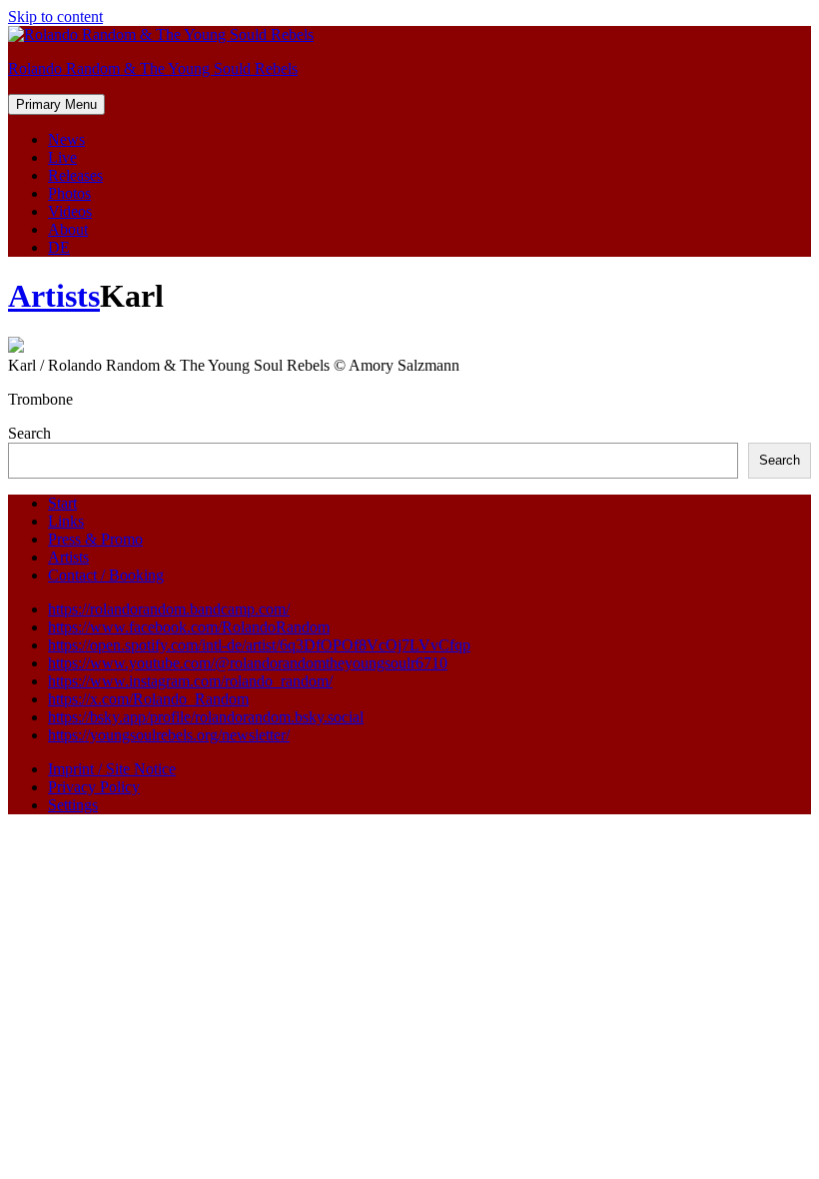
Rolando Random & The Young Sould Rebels (153, 68)
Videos (70, 211)
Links (66, 521)
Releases (75, 175)
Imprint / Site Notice (112, 768)
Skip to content (55, 16)
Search (29, 433)
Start (62, 503)
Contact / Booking (106, 575)
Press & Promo (95, 539)
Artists (54, 296)
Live (62, 157)
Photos (69, 193)
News (66, 139)
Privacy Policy (94, 786)
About (68, 229)
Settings (73, 804)
